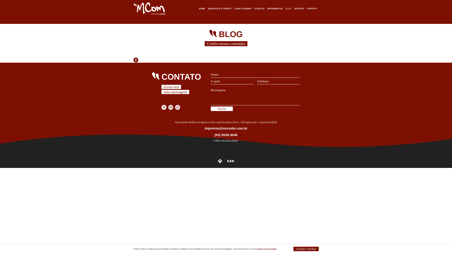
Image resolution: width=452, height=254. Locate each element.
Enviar (222, 108)
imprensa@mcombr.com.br (226, 128)
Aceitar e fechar (306, 249)
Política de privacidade (226, 140)
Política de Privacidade (267, 249)
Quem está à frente (219, 9)
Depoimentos (275, 9)
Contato (312, 9)
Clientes (259, 9)
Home (202, 9)
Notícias (299, 9)
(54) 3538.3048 (226, 135)
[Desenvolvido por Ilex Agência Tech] (230, 161)
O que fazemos (242, 9)
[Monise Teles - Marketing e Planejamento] (220, 161)
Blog (288, 9)
